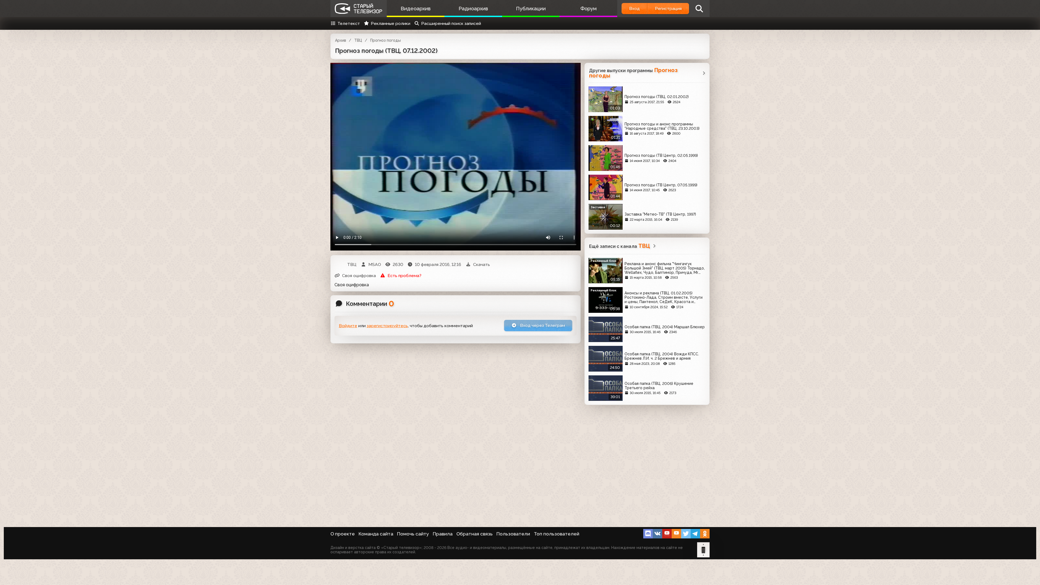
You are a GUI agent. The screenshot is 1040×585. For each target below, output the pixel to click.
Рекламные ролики (390, 23)
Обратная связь (474, 534)
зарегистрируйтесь (387, 325)
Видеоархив (416, 8)
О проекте (342, 534)
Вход (634, 8)
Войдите (348, 325)
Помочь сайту (413, 534)
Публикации (531, 8)
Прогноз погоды (385, 40)
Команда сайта (376, 534)
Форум (588, 8)
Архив (340, 40)
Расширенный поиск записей (451, 23)
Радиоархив (473, 8)
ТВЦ (358, 40)
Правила (443, 534)
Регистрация (668, 8)
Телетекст (348, 23)
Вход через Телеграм (542, 325)
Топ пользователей (556, 534)
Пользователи (513, 534)
